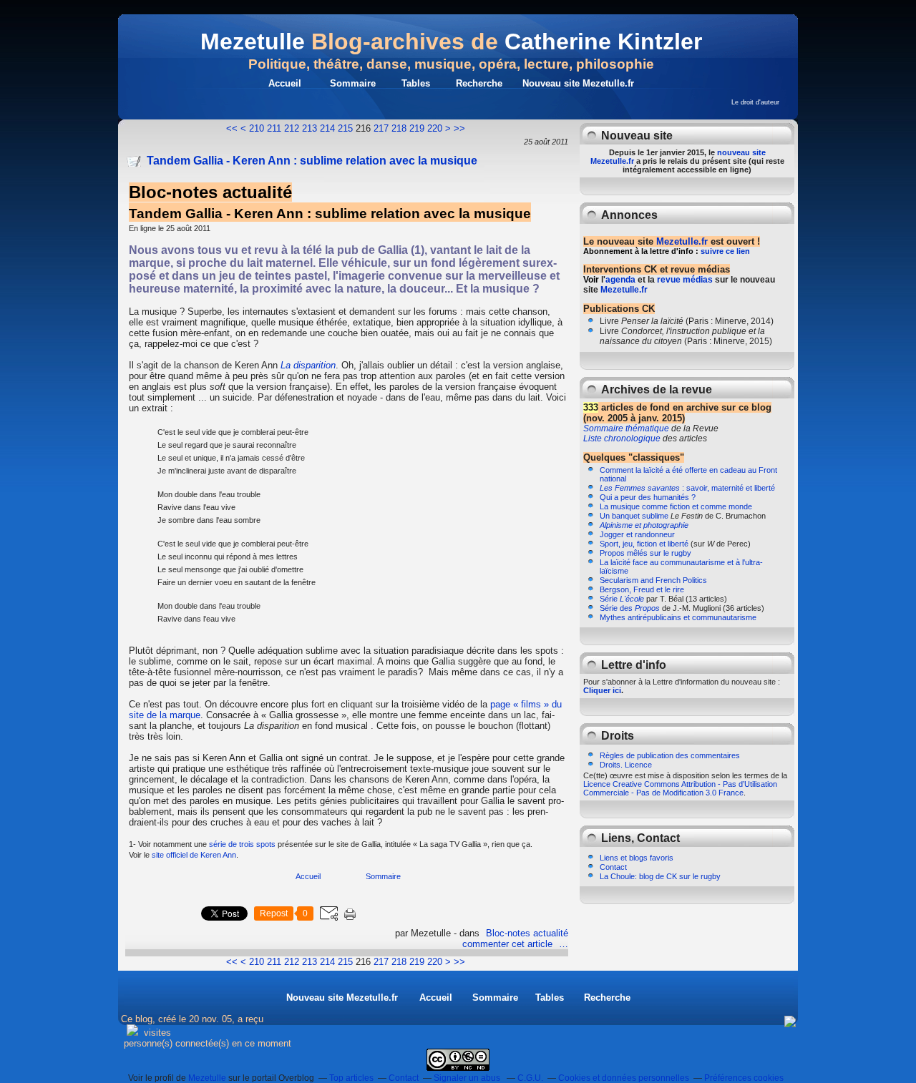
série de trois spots (242, 844)
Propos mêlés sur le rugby (645, 553)
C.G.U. (530, 1078)
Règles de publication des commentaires (670, 755)
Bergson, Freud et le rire (642, 589)
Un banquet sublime (634, 515)
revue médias (685, 280)
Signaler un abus (468, 1078)
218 (398, 128)
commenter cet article (508, 944)
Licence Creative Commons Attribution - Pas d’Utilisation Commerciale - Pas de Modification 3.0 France (680, 788)
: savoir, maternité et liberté (687, 488)
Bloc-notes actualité (527, 933)
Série (622, 598)
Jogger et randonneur (637, 534)
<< (232, 128)
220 (434, 128)
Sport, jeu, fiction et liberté (644, 543)
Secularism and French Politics (653, 580)
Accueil (284, 83)
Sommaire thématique (626, 428)
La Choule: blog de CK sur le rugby (660, 876)
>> (459, 128)
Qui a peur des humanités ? (648, 497)
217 (381, 128)
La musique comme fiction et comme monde (676, 506)
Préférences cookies (744, 1078)
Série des (630, 608)
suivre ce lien (725, 251)
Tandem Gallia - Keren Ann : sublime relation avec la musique (312, 161)
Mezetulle (252, 41)
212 (291, 128)
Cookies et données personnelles (623, 1078)
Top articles (351, 1078)
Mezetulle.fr (682, 241)
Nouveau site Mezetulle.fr (578, 83)
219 (416, 128)
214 (327, 128)
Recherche (479, 83)
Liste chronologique (622, 438)
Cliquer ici (602, 690)
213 (309, 128)
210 (256, 128)
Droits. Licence (626, 764)
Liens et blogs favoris (636, 857)
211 (274, 128)
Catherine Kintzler (603, 41)
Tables (415, 83)
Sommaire (353, 83)
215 (345, 128)
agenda (620, 280)
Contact (613, 867)
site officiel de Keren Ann (194, 855)
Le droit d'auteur (755, 102)
